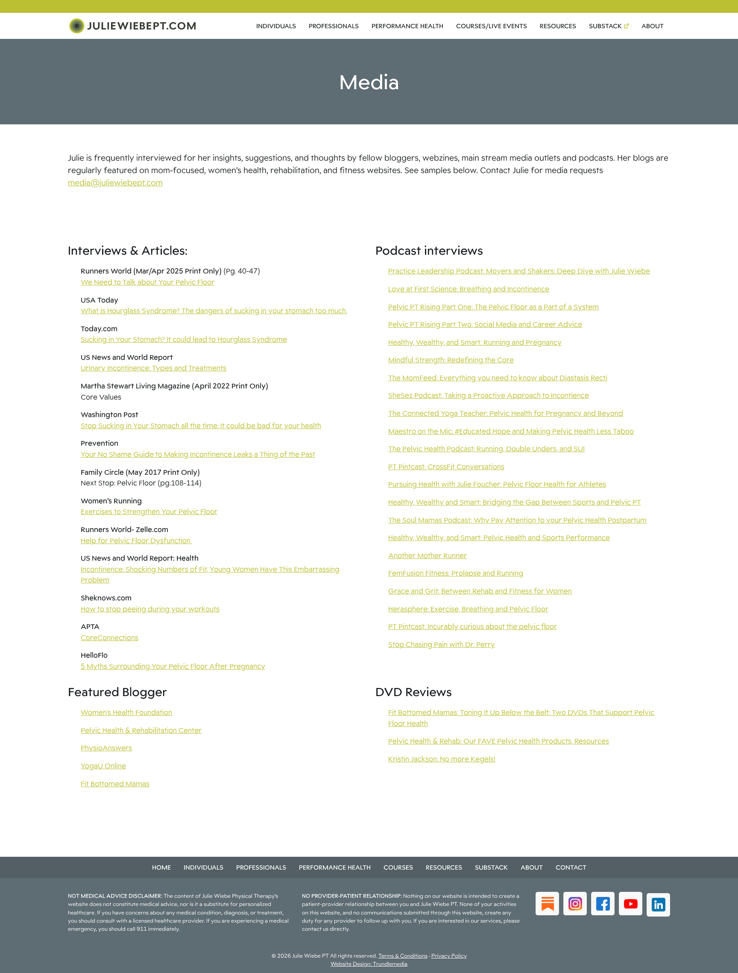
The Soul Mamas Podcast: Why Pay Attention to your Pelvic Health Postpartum (517, 520)
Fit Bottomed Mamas (115, 783)
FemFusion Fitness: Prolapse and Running (455, 573)
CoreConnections (109, 637)
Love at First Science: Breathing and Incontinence (468, 289)
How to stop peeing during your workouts (150, 609)
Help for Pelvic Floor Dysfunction (136, 540)
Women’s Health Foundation (126, 712)
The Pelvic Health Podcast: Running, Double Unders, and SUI (486, 448)
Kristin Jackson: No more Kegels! (441, 759)
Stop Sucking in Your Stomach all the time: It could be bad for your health (201, 425)
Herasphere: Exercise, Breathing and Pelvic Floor (468, 609)
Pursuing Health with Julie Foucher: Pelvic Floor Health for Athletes (497, 484)
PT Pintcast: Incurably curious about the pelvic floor (472, 626)
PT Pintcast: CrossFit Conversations (446, 466)
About (652, 25)
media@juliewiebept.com (115, 182)
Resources (558, 25)
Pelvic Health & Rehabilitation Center (141, 730)
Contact (571, 867)
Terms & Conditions (403, 955)
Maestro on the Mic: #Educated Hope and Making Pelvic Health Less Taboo (511, 431)
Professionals (334, 25)
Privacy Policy (449, 955)
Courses (398, 867)
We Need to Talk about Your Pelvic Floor (147, 282)
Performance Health (407, 25)
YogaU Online (103, 765)
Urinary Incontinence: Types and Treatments (153, 368)
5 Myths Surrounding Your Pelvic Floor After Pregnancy (173, 666)
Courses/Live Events (491, 25)
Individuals (276, 25)
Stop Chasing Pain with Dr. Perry (441, 644)
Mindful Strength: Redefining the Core (451, 360)
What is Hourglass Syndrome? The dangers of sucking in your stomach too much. (214, 310)
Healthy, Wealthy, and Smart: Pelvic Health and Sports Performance (499, 537)
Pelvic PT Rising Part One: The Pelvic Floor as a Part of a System (493, 307)
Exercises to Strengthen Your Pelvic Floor (149, 511)
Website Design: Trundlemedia (369, 964)
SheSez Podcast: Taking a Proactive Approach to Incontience (488, 395)
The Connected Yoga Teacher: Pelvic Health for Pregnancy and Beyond (505, 413)
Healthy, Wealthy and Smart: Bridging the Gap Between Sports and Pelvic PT (514, 502)
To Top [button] (715, 963)
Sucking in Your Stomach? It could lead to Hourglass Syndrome (184, 339)
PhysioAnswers (106, 748)
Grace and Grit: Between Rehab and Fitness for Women (480, 591)
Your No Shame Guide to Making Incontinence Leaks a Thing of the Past (198, 454)
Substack (605, 25)
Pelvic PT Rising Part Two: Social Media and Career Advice (485, 324)
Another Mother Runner (427, 555)
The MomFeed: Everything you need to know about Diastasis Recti (497, 377)
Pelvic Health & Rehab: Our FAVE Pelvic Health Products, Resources (498, 741)
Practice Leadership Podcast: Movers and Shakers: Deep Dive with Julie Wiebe (519, 271)
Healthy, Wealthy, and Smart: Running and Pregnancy (475, 342)
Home (161, 867)
